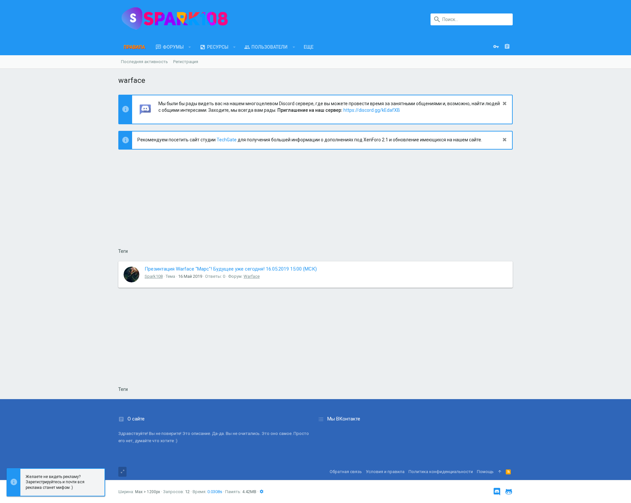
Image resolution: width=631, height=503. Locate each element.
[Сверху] (500, 472)
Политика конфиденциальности (441, 471)
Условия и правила (385, 471)
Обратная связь (346, 471)
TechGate (227, 139)
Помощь (485, 471)
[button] (190, 47)
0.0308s (214, 491)
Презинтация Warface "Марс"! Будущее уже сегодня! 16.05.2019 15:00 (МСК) (231, 269)
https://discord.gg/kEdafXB (371, 110)
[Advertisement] (315, 202)
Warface (252, 276)
